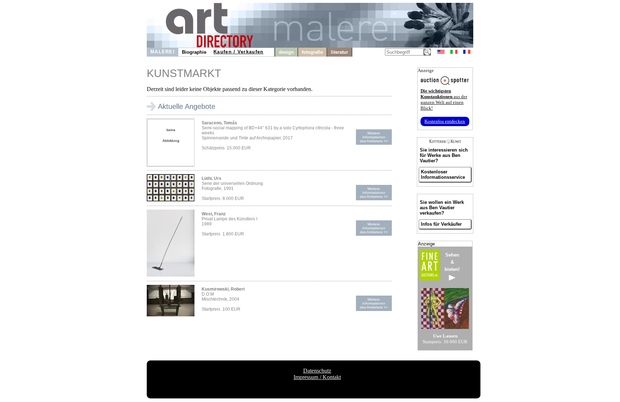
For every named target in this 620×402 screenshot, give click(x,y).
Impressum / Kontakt (317, 377)
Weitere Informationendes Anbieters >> (374, 137)
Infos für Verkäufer (441, 224)
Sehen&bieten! (452, 262)
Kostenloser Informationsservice (443, 174)
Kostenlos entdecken (444, 121)
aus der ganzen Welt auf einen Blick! (444, 99)
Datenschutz (317, 371)
